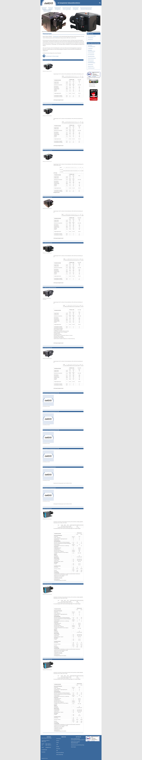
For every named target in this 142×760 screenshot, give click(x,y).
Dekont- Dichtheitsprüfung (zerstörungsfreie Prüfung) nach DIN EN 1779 (78, 739)
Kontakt (57, 746)
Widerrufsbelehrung (59, 754)
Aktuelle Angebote (47, 10)
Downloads (43, 751)
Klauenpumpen (56, 36)
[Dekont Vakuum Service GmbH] (49, 3)
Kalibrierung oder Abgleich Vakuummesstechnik (75, 742)
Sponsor (57, 740)
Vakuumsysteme (90, 66)
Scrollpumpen (90, 48)
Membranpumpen (91, 59)
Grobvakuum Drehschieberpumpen (91, 46)
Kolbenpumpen (90, 64)
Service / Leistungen (67, 8)
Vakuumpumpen (90, 37)
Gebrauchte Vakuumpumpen (86, 8)
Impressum (58, 748)
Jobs (57, 744)
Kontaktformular (44, 749)
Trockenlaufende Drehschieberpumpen (91, 62)
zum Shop (50, 8)
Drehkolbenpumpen (91, 68)
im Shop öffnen (81, 104)
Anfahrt (57, 742)
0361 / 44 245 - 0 (48, 743)
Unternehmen (58, 738)
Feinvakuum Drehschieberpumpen (91, 51)
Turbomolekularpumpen (92, 58)
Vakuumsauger (73, 746)
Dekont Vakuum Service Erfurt (46, 738)
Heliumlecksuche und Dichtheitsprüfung (77, 744)
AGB (57, 750)
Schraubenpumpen (91, 52)
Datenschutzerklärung (60, 752)
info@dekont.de (48, 747)
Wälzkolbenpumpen (91, 56)
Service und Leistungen (92, 35)
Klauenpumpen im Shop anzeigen (52, 56)
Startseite (44, 8)
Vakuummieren (90, 39)
